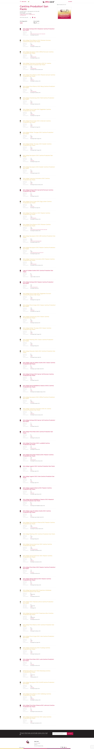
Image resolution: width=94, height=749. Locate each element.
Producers (35, 744)
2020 (42, 229)
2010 (33, 160)
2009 (35, 91)
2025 (46, 229)
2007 (31, 206)
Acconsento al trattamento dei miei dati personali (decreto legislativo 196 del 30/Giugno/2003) (34, 734)
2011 (35, 229)
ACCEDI (69, 1)
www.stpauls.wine (23, 15)
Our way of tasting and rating (38, 745)
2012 (31, 618)
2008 (33, 45)
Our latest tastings (37, 743)
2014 (35, 218)
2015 (39, 252)
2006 (33, 68)
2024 (33, 618)
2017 (42, 252)
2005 (31, 45)
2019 (40, 229)
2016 (37, 229)
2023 (44, 229)
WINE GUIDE (24, 1)
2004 (31, 595)
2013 (33, 493)
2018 (39, 229)
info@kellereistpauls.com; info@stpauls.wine (27, 14)
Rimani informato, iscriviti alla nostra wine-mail (33, 733)
